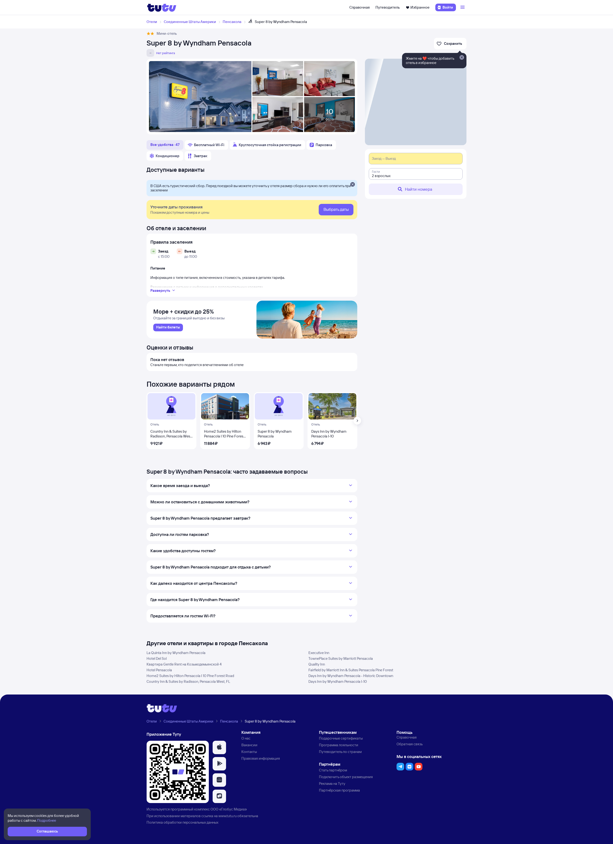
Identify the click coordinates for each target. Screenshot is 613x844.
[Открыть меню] (463, 7)
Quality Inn (316, 664)
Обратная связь (410, 744)
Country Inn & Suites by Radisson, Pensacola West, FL (188, 681)
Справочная (359, 7)
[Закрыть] (352, 184)
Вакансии (249, 745)
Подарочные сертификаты (341, 738)
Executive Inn (318, 652)
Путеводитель (387, 7)
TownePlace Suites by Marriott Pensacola (340, 658)
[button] (219, 747)
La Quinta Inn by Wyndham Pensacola (176, 652)
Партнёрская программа (339, 790)
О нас (245, 738)
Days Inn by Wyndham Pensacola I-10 (337, 681)
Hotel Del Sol (157, 658)
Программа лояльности (338, 745)
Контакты (249, 751)
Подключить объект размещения (346, 777)
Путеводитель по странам (340, 751)
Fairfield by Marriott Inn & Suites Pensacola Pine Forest (350, 670)
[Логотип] (162, 7)
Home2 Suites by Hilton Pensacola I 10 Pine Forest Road (190, 675)
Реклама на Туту (332, 783)
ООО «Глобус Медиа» (228, 809)
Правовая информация (260, 758)
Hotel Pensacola (159, 670)
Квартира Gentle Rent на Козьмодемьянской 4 (184, 664)
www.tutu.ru (227, 816)
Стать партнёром (333, 770)
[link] (168, 327)
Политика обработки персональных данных (182, 822)
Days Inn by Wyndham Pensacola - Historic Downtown (350, 675)
